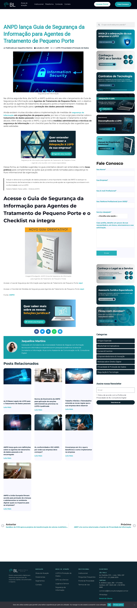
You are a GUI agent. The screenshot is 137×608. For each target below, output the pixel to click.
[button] (36, 331)
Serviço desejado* (103, 212)
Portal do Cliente (105, 598)
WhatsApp (103, 595)
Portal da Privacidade (86, 581)
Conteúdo (59, 4)
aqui (81, 283)
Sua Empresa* (102, 180)
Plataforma (49, 4)
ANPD (12, 295)
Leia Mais (7, 407)
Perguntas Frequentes (86, 577)
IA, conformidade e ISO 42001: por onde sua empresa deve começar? (46, 449)
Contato (67, 4)
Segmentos (40, 581)
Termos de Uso (84, 585)
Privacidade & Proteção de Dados (75, 48)
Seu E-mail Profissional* (106, 191)
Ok (109, 605)
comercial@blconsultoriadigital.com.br (113, 591)
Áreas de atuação (24, 4)
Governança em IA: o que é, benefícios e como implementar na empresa (78, 449)
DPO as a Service (61, 580)
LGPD (58, 48)
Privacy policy (118, 605)
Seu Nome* (101, 169)
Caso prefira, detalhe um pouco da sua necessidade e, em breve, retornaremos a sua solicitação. (115, 225)
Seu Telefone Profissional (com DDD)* (112, 201)
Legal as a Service (62, 584)
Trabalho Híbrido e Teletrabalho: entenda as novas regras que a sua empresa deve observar (78, 403)
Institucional (38, 4)
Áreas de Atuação (42, 573)
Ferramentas (40, 577)
